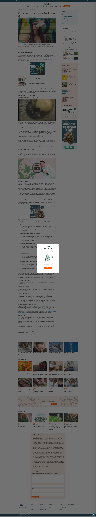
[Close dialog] (58, 245)
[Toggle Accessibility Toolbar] (93, 514)
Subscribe (48, 267)
